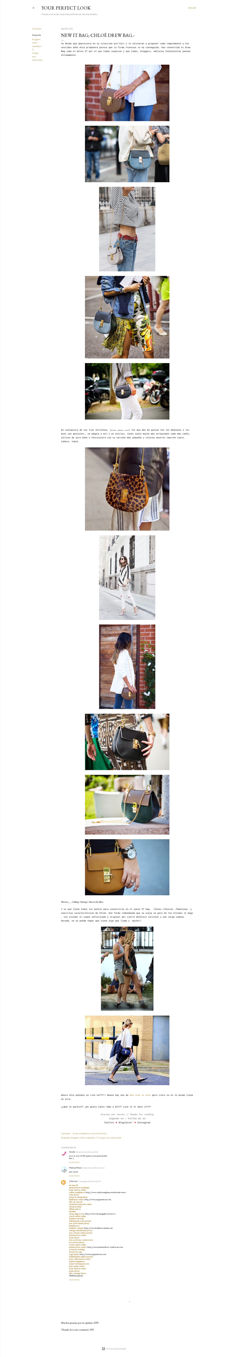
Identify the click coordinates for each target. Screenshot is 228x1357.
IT (33, 50)
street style (37, 60)
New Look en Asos (140, 1095)
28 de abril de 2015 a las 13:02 (87, 1152)
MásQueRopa (75, 1168)
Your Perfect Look (66, 8)
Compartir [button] (36, 29)
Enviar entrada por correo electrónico (90, 1133)
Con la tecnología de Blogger (116, 1349)
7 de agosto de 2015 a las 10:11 (90, 1181)
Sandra (72, 1152)
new (34, 56)
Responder (74, 1162)
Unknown (73, 1181)
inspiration (36, 46)
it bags (35, 53)
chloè (34, 43)
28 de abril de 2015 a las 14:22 (93, 1168)
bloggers (36, 39)
